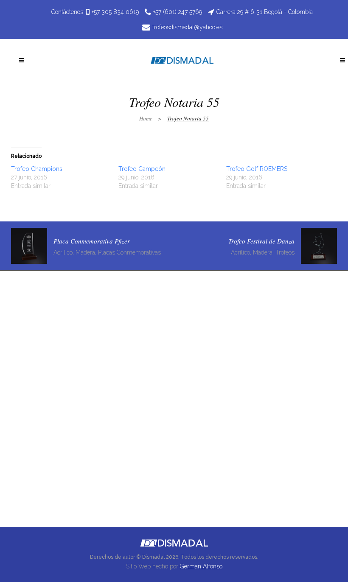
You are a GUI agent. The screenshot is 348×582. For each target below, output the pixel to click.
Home (145, 118)
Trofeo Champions (36, 168)
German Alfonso (201, 566)
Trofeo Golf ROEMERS (256, 168)
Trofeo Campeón (142, 168)
